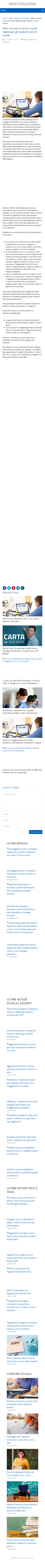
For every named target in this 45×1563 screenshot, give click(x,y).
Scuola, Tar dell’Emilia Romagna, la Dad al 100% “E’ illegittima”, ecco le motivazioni (21, 681)
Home (5, 18)
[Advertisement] (22, 67)
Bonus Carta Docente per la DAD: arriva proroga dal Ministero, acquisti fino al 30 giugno (20, 651)
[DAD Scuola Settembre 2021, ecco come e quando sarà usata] (22, 606)
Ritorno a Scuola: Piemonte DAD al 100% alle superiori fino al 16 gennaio (22, 771)
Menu (3, 10)
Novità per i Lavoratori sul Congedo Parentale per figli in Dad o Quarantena (20, 711)
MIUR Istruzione (22, 4)
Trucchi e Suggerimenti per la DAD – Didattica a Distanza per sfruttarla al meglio (22, 741)
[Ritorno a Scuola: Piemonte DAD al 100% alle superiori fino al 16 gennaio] (22, 757)
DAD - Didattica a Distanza (19, 18)
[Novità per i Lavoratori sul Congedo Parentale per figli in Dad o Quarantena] (22, 697)
